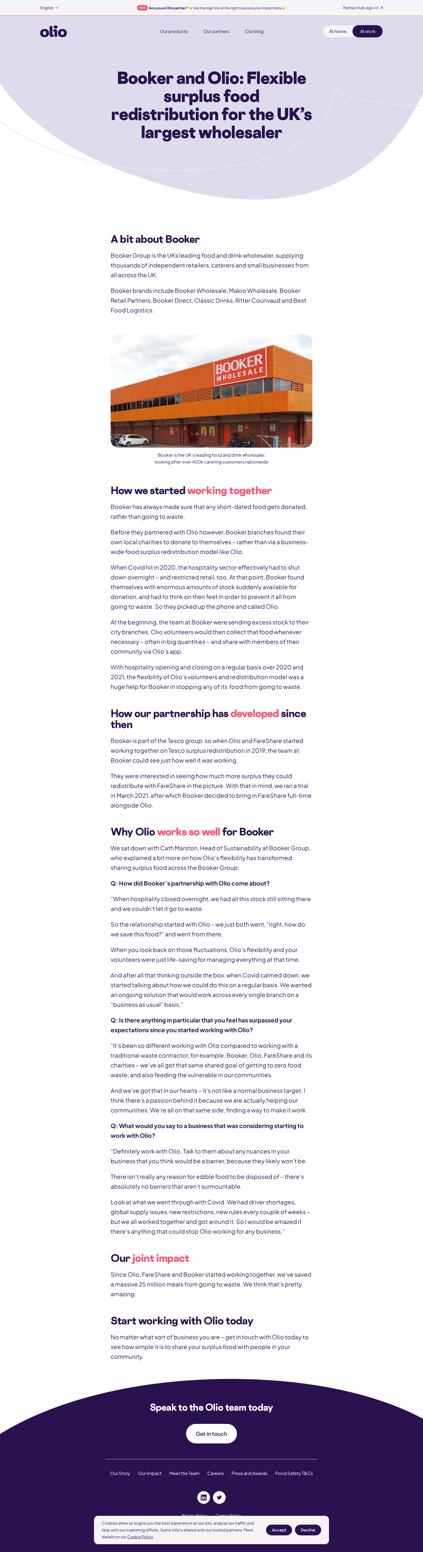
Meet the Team (184, 1473)
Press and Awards (250, 1473)
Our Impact (150, 1473)
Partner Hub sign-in (360, 7)
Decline (308, 1531)
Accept (279, 1531)
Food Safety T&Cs (294, 1473)
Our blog (254, 31)
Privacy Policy (195, 1515)
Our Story (120, 1473)
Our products (174, 31)
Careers (215, 1473)
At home (337, 31)
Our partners (216, 31)
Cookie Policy (140, 1536)
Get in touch (211, 1433)
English (47, 7)
